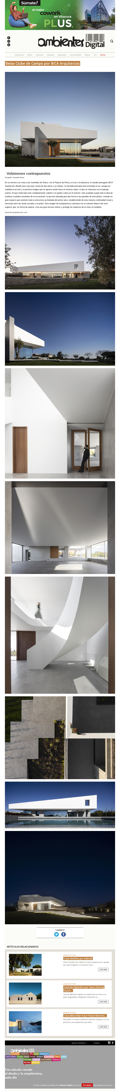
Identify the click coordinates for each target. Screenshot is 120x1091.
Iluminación (62, 55)
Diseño (29, 55)
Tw (56, 934)
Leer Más (103, 969)
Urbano (26, 1057)
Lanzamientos (49, 1057)
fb (113, 1043)
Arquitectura (19, 55)
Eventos (20, 1057)
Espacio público (11, 1057)
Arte (95, 55)
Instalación (35, 1062)
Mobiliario (50, 55)
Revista (102, 55)
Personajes (28, 1059)
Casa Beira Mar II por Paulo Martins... (85, 1015)
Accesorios (15, 1054)
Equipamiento (44, 1054)
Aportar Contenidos (78, 1043)
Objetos (87, 55)
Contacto (97, 1043)
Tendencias (39, 55)
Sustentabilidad (75, 55)
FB (63, 934)
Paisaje (63, 1057)
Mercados (27, 1062)
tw (109, 1043)
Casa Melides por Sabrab (78, 958)
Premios (33, 1057)
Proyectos (36, 1059)
